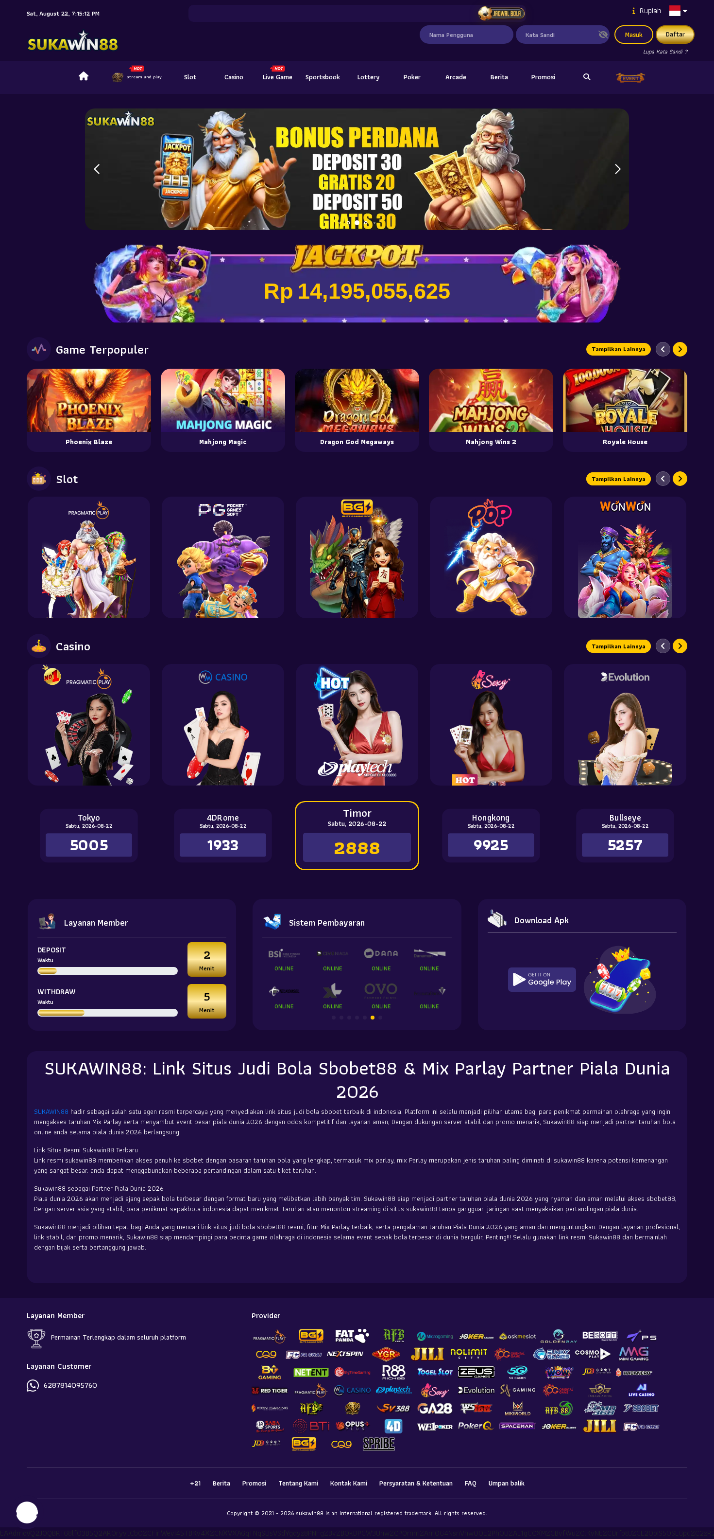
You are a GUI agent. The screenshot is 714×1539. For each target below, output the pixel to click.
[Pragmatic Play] (89, 557)
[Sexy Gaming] (491, 725)
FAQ (470, 1483)
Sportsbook (323, 77)
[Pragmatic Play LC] (89, 725)
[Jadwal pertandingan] (501, 13)
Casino (233, 77)
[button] (617, 169)
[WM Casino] (223, 725)
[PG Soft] (223, 557)
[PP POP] (491, 557)
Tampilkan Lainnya (619, 349)
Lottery (368, 77)
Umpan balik (507, 1483)
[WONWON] (625, 557)
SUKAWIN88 (52, 1111)
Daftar (675, 34)
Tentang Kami (298, 1483)
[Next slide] (680, 349)
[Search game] (587, 77)
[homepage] (83, 77)
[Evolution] (625, 725)
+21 (195, 1483)
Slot (190, 77)
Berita (499, 77)
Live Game (277, 77)
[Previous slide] (663, 349)
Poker (412, 77)
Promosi (543, 77)
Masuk (634, 34)
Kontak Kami (348, 1483)
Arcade (455, 77)
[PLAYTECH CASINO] (357, 725)
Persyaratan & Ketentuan (416, 1483)
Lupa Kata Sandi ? (665, 51)
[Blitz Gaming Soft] (357, 557)
